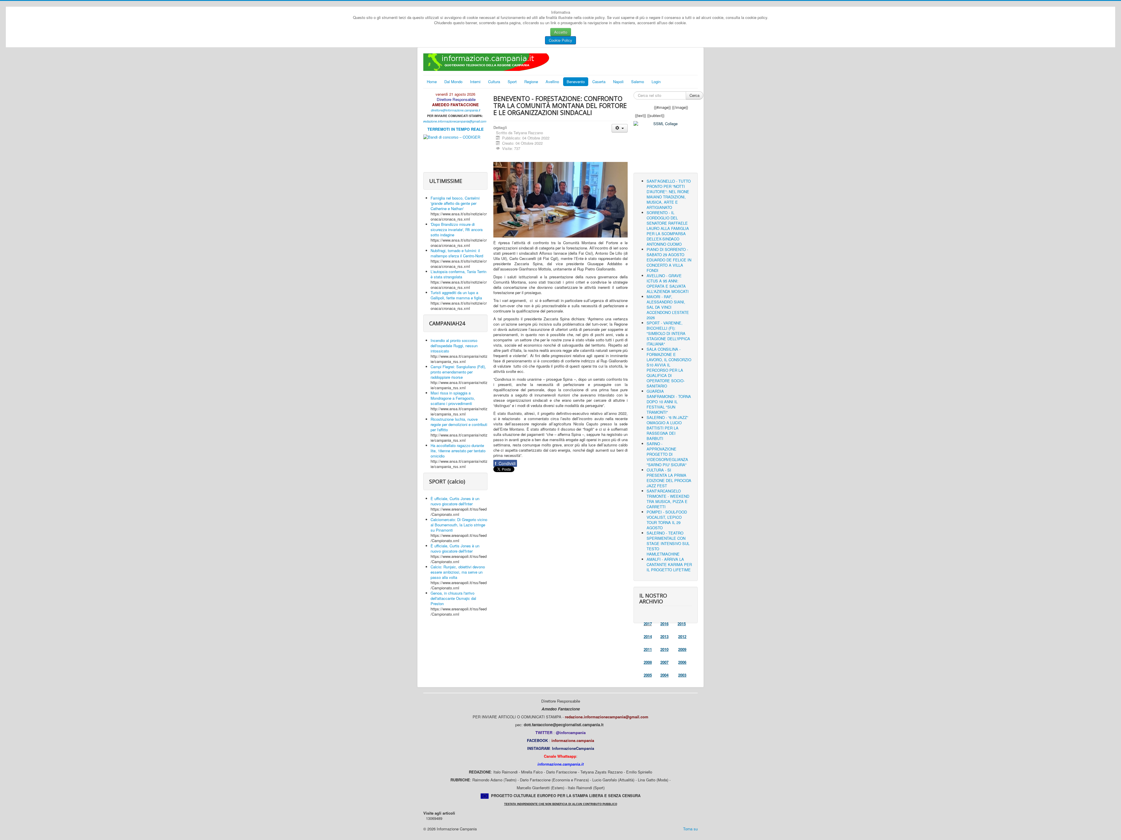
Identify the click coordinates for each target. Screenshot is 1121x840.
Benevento (576, 81)
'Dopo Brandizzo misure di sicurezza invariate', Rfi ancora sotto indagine (457, 229)
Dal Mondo (453, 81)
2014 (648, 636)
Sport (512, 81)
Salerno (637, 81)
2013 (664, 636)
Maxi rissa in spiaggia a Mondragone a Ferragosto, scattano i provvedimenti (453, 398)
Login (656, 81)
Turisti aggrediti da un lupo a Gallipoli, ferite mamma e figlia (456, 295)
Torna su (690, 829)
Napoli (618, 81)
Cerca (694, 95)
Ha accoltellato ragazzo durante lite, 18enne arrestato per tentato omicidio (458, 451)
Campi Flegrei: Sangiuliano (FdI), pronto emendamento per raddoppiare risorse (458, 372)
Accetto (560, 32)
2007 (664, 662)
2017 (648, 623)
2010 (664, 649)
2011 (648, 649)
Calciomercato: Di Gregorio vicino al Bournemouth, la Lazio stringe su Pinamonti (459, 525)
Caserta (598, 81)
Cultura (494, 81)
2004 (664, 675)
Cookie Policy (560, 40)
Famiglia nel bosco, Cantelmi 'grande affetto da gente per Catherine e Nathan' (455, 203)
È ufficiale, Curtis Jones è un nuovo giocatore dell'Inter (455, 501)
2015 (682, 623)
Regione (531, 81)
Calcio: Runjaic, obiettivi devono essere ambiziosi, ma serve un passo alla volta (458, 572)
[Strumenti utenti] (620, 128)
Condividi (505, 463)
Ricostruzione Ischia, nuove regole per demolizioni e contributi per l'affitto (459, 424)
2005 (648, 675)
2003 (682, 675)
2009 (682, 649)
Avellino (552, 81)
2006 (682, 662)
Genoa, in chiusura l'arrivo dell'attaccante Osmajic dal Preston (453, 598)
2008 (648, 662)
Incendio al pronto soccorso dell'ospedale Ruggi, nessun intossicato (454, 346)
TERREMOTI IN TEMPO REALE (455, 129)
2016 (664, 623)
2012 (682, 636)
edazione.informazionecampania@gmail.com (455, 121)
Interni (475, 81)
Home (432, 81)
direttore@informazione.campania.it (455, 110)
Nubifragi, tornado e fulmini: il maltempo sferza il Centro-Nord (457, 253)
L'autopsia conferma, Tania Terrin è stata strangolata (458, 274)
